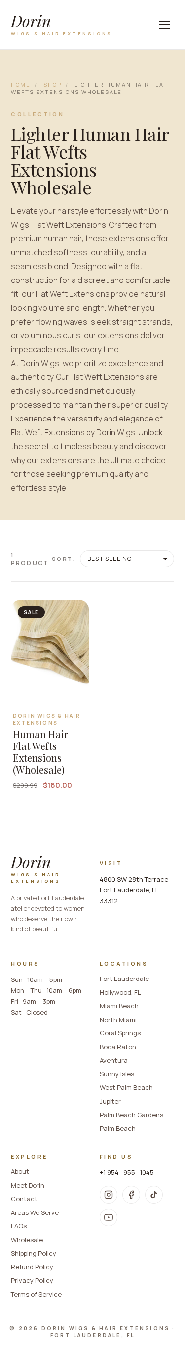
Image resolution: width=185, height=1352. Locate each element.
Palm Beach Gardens (131, 1114)
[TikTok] (154, 1195)
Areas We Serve (35, 1212)
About (20, 1171)
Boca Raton (118, 1046)
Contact (24, 1198)
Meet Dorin (27, 1185)
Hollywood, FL (120, 992)
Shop (52, 84)
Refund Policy (32, 1266)
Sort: (63, 558)
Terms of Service (36, 1294)
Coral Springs (120, 1032)
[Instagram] (108, 1195)
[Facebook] (131, 1195)
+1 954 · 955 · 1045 (127, 1172)
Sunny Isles (117, 1074)
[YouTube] (108, 1217)
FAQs (19, 1225)
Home (21, 84)
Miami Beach (119, 1005)
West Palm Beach (126, 1087)
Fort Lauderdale (124, 978)
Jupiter (110, 1101)
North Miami (118, 1019)
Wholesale (27, 1239)
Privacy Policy (32, 1280)
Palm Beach (118, 1128)
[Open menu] (164, 25)
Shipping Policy (33, 1253)
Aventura (114, 1060)
